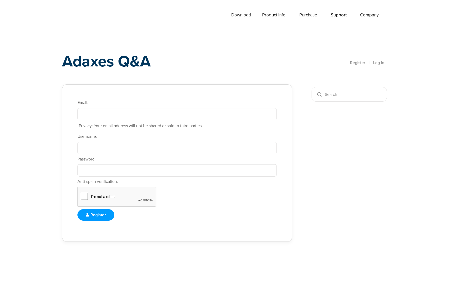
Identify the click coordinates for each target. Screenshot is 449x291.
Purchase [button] (308, 15)
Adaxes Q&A (106, 61)
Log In (378, 63)
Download (241, 15)
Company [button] (369, 15)
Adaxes (81, 15)
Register (357, 63)
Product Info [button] (274, 15)
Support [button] (339, 15)
